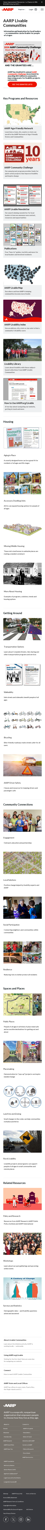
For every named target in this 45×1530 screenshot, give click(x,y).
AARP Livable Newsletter (17, 209)
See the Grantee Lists (22, 84)
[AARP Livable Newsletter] (22, 195)
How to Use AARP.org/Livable (19, 403)
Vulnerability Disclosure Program (12, 1509)
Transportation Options (14, 646)
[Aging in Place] (22, 438)
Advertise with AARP (28, 1441)
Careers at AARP (27, 1445)
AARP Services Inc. (27, 1457)
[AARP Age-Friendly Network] (22, 114)
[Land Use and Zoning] (22, 1097)
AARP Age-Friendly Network (18, 128)
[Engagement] (22, 821)
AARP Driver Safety (12, 783)
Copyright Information (9, 1505)
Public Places (8, 1021)
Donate (5, 1428)
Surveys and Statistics (12, 1305)
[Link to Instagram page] (21, 1519)
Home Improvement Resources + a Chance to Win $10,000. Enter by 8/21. (20, 3)
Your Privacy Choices (9, 1513)
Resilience (7, 969)
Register (21, 9)
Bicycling (8, 737)
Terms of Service (31, 1493)
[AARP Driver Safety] (22, 765)
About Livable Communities (15, 1340)
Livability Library (12, 364)
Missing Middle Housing (14, 546)
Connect (7, 1370)
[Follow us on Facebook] (6, 1519)
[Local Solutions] (22, 863)
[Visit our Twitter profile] (13, 1519)
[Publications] (22, 234)
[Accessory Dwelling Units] (22, 483)
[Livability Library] (22, 350)
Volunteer (6, 1432)
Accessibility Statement (10, 1497)
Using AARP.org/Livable (13, 1355)
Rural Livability (9, 1158)
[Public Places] (22, 1004)
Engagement (8, 837)
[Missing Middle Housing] (22, 528)
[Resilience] (22, 952)
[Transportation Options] (22, 629)
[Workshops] (22, 1244)
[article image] (22, 63)
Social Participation (11, 924)
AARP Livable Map (13, 287)
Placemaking (8, 1069)
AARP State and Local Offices (16, 1383)
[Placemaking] (22, 1052)
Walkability (8, 692)
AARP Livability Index (15, 324)
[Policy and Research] (22, 1199)
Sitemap (5, 1493)
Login (31, 9)
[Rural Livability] (22, 1141)
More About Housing (13, 591)
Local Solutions (9, 880)
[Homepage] (8, 9)
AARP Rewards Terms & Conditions (13, 1501)
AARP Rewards (7, 1441)
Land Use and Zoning (12, 1114)
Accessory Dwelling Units (15, 501)
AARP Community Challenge (22, 73)
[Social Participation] (22, 908)
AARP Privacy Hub (17, 1493)
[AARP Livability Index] (22, 311)
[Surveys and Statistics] (22, 1288)
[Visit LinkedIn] (28, 1519)
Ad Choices (29, 1509)
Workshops (8, 1261)
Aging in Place (10, 455)
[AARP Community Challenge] (22, 154)
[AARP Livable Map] (22, 274)
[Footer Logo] (22, 1405)
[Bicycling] (22, 720)
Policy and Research (11, 1216)
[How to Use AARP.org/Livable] (22, 389)
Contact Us (25, 1424)
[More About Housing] (22, 574)
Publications (10, 248)
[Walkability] (22, 674)
